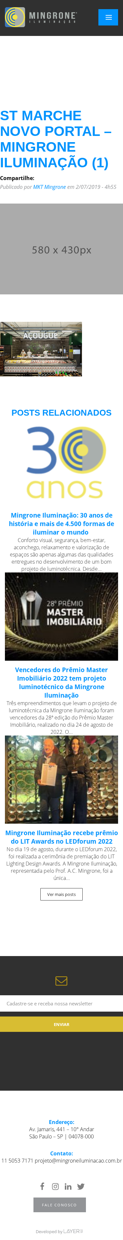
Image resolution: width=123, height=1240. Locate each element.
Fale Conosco (59, 1204)
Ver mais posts (61, 894)
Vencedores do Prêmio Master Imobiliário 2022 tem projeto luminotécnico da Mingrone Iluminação (61, 683)
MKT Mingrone (49, 186)
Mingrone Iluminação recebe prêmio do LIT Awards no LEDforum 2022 (61, 837)
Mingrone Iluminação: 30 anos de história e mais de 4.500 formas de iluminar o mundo (61, 524)
